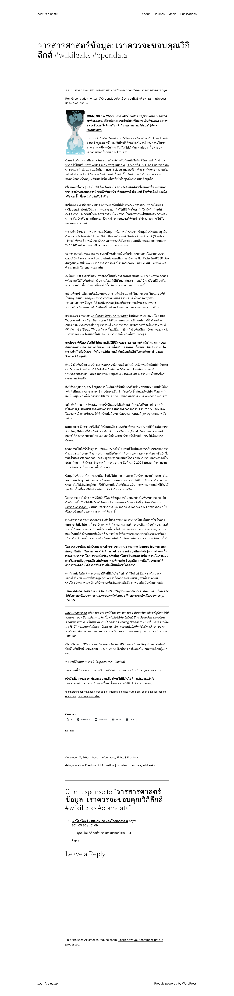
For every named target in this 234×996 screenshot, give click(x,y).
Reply (75, 840)
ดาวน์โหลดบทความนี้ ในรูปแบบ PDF (90, 661)
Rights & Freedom (127, 757)
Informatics (108, 757)
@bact (160, 98)
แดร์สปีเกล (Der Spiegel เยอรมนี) (113, 169)
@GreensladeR (109, 98)
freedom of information (109, 691)
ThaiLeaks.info (144, 678)
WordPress (189, 983)
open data (147, 691)
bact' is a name (47, 14)
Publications (188, 14)
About (146, 14)
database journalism (89, 696)
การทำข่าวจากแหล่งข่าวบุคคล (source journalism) (133, 546)
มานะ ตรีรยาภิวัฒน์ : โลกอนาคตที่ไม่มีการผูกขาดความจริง (127, 670)
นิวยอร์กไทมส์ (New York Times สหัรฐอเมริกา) (95, 165)
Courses (159, 14)
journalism (160, 691)
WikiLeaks (94, 678)
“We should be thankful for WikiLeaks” (109, 644)
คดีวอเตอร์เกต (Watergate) (110, 315)
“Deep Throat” (92, 329)
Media (172, 14)
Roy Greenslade (75, 98)
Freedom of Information (99, 765)
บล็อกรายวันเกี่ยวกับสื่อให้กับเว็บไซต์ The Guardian (120, 617)
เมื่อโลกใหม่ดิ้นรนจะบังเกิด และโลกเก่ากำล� (100, 821)
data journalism (131, 691)
